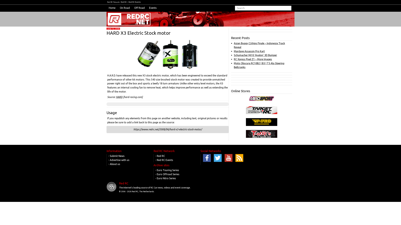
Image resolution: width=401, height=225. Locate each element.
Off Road (139, 7)
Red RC (124, 2)
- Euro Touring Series (167, 170)
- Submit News (116, 156)
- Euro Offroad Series (167, 174)
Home (112, 7)
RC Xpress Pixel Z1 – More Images (253, 59)
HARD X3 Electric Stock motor (138, 33)
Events (153, 7)
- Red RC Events (164, 160)
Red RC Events (135, 2)
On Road (125, 7)
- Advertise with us (118, 160)
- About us (114, 164)
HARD (119, 97)
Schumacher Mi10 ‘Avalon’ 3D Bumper (255, 55)
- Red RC (160, 156)
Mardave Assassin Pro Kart (249, 51)
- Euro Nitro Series (165, 178)
